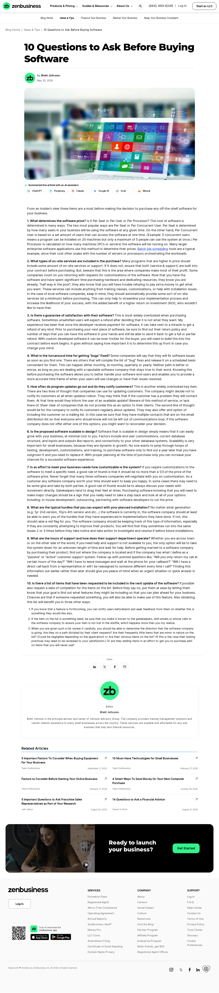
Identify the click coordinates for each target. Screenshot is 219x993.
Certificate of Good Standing (105, 946)
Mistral (146, 191)
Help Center (194, 908)
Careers (142, 902)
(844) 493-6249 (161, 6)
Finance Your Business (93, 18)
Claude (80, 191)
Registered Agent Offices (152, 952)
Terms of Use (195, 919)
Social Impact (145, 908)
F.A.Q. (190, 902)
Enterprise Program (149, 941)
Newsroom (144, 919)
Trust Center (195, 930)
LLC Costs (94, 935)
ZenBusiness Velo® (99, 924)
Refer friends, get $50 (150, 946)
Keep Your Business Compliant (161, 18)
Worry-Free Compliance (102, 908)
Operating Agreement (101, 913)
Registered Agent (98, 902)
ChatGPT (37, 191)
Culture (141, 913)
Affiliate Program (147, 935)
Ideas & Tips (32, 30)
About (141, 897)
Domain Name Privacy (101, 952)
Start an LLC (204, 6)
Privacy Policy (195, 924)
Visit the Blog (145, 924)
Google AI (104, 191)
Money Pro (94, 930)
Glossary (192, 935)
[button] (86, 865)
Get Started (186, 848)
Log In (182, 5)
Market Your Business (125, 18)
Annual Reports (97, 919)
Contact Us (194, 913)
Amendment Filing (99, 941)
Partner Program (147, 930)
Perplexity (59, 191)
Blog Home (47, 18)
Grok (123, 191)
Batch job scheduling (152, 249)
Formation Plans (97, 897)
